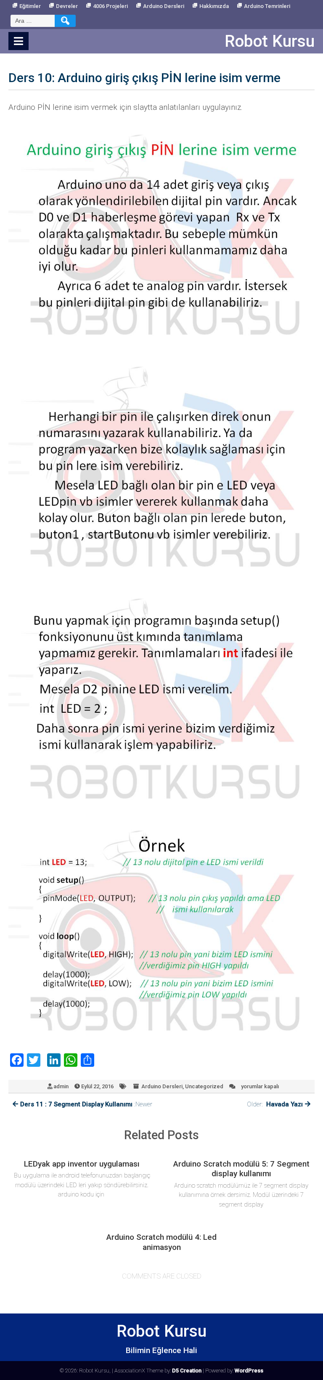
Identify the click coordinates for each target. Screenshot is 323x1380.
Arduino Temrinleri (267, 6)
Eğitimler (30, 6)
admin (61, 1086)
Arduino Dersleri (163, 6)
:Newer (86, 1104)
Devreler (67, 6)
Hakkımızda (214, 6)
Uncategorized (204, 1086)
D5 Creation (186, 1370)
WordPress (249, 1370)
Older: (275, 1104)
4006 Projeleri (110, 6)
